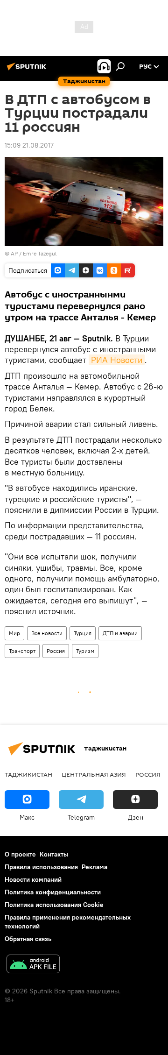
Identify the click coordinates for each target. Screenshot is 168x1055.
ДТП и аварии (120, 633)
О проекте (20, 854)
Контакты (54, 854)
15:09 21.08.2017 (29, 145)
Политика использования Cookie (54, 904)
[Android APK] (33, 965)
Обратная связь (28, 939)
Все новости (47, 633)
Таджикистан (28, 774)
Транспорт (22, 650)
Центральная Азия (94, 774)
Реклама (94, 867)
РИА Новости (116, 359)
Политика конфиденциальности (53, 892)
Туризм (85, 650)
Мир (14, 633)
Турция (82, 633)
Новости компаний (33, 879)
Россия (56, 650)
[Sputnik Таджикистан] (28, 70)
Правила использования (41, 867)
